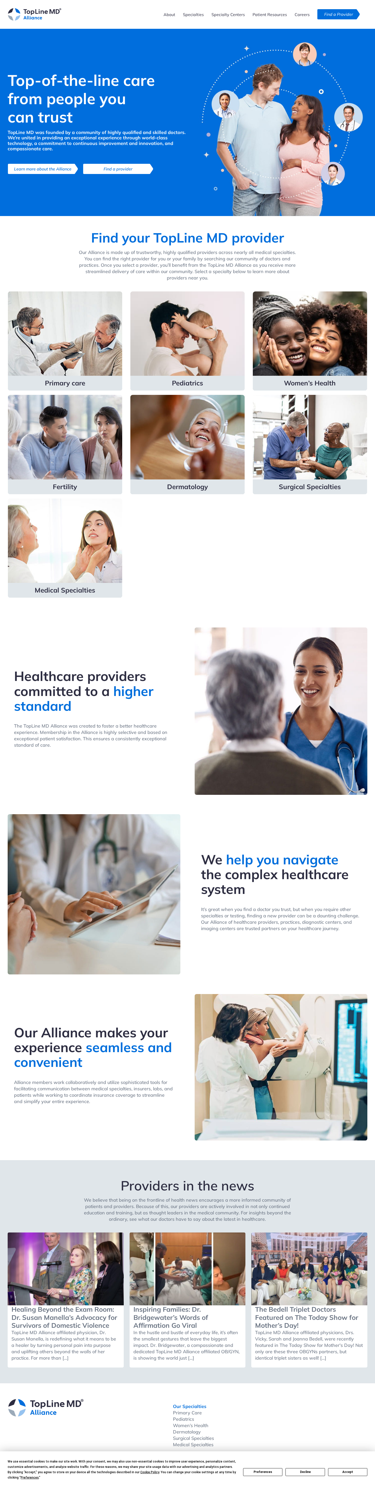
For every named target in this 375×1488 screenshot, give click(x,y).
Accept (347, 1472)
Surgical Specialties (193, 1438)
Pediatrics (183, 1419)
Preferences (263, 1472)
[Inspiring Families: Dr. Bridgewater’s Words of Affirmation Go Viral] (188, 1269)
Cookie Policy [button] (149, 1472)
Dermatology (187, 1432)
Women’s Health (190, 1425)
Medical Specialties (193, 1444)
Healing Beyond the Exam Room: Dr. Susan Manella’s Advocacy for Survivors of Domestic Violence (64, 1317)
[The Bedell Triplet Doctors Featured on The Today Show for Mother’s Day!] (309, 1269)
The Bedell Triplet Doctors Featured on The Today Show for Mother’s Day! (306, 1317)
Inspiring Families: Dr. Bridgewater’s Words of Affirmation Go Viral (170, 1317)
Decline (305, 1472)
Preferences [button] (30, 1477)
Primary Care (187, 1413)
